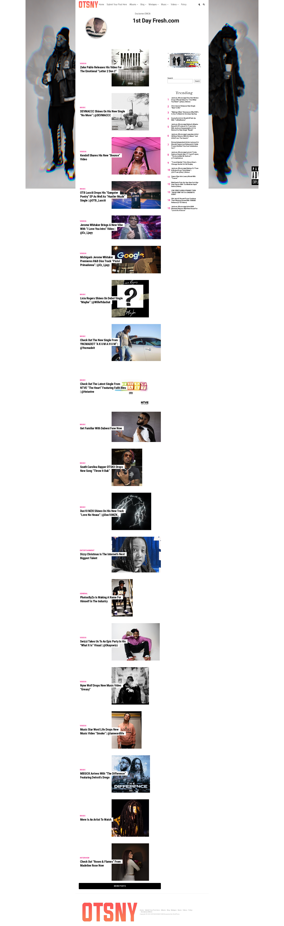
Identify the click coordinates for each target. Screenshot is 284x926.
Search (170, 78)
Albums (133, 4)
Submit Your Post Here (117, 4)
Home (101, 4)
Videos (174, 4)
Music (164, 4)
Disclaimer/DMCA (142, 13)
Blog (142, 4)
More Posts (120, 886)
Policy (183, 4)
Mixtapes (153, 4)
